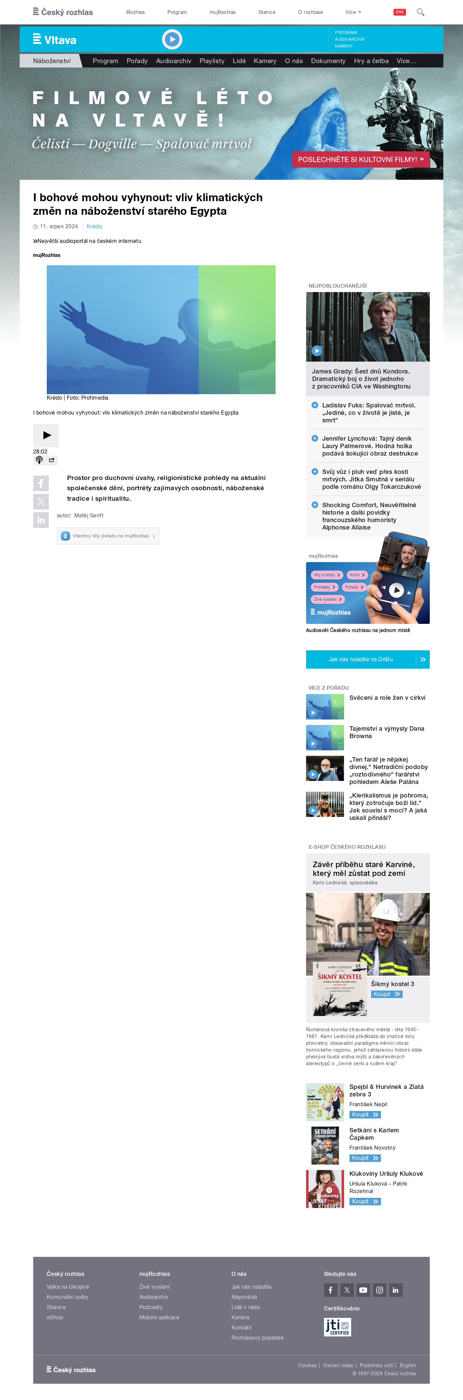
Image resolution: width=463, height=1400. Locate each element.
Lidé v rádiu (246, 1307)
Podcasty (151, 1307)
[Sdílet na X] (41, 502)
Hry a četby (324, 575)
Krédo (94, 226)
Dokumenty (328, 60)
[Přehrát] (46, 435)
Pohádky (322, 587)
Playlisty (212, 60)
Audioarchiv (349, 39)
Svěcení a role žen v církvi (387, 697)
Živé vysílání (325, 599)
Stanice (267, 12)
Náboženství (52, 60)
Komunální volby (67, 1297)
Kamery (344, 46)
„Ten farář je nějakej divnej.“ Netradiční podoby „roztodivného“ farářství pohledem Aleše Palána (388, 770)
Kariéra (240, 1317)
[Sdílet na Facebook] (41, 483)
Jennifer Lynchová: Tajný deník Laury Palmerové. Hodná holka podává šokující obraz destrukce (370, 446)
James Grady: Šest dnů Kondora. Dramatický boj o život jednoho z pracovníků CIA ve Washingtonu (361, 379)
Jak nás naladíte (252, 1287)
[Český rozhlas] (63, 12)
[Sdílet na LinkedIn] (41, 520)
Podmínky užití (376, 1365)
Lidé (239, 60)
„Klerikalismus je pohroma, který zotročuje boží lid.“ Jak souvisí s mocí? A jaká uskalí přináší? (388, 806)
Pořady (137, 60)
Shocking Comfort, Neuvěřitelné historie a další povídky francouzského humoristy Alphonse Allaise (369, 516)
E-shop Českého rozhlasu (347, 847)
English (408, 1365)
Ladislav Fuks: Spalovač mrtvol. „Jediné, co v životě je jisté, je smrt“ (369, 413)
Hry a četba (371, 60)
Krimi (355, 575)
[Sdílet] (51, 460)
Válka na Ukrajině (68, 1287)
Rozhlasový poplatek (258, 1338)
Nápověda (244, 1297)
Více (406, 60)
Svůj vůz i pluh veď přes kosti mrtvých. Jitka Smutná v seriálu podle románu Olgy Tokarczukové (371, 479)
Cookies (307, 1365)
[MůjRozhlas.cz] (46, 256)
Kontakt (241, 1327)
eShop (55, 1317)
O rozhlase (310, 12)
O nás (294, 60)
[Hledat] (420, 12)
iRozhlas (135, 12)
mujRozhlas (223, 12)
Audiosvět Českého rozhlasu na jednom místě (358, 630)
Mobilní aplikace (159, 1317)
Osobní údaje (338, 1365)
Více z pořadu (329, 688)
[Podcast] (39, 460)
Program (177, 12)
